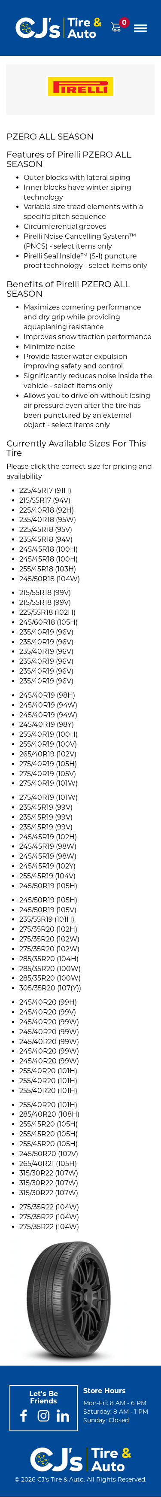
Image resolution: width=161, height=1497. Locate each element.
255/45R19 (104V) (47, 876)
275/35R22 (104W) (49, 1207)
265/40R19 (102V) (47, 754)
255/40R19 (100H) (48, 734)
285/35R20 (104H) (49, 959)
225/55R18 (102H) (47, 612)
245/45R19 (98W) (47, 846)
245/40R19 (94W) (48, 705)
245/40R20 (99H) (48, 1002)
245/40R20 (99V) (47, 1012)
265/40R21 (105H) (48, 1164)
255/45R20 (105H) (48, 1124)
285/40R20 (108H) (49, 1114)
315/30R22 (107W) (48, 1173)
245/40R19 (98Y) (46, 724)
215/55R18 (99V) (45, 593)
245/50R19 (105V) (47, 910)
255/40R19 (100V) (48, 744)
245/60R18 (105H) (48, 622)
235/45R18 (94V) (46, 539)
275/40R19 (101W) (48, 783)
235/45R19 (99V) (46, 807)
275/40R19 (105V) (47, 774)
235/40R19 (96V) (46, 632)
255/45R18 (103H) (47, 569)
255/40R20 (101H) (48, 1071)
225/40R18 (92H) (46, 510)
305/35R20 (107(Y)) (50, 988)
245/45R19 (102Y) (47, 866)
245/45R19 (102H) (48, 837)
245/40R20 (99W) (49, 1022)
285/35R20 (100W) (50, 969)
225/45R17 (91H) (45, 490)
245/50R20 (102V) (48, 1154)
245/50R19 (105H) (48, 886)
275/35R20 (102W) (49, 939)
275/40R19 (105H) (48, 764)
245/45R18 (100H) (48, 549)
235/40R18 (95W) (47, 520)
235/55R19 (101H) (46, 919)
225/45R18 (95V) (45, 529)
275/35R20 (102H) (48, 929)
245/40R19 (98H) (47, 695)
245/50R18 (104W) (49, 579)
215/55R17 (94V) (44, 500)
